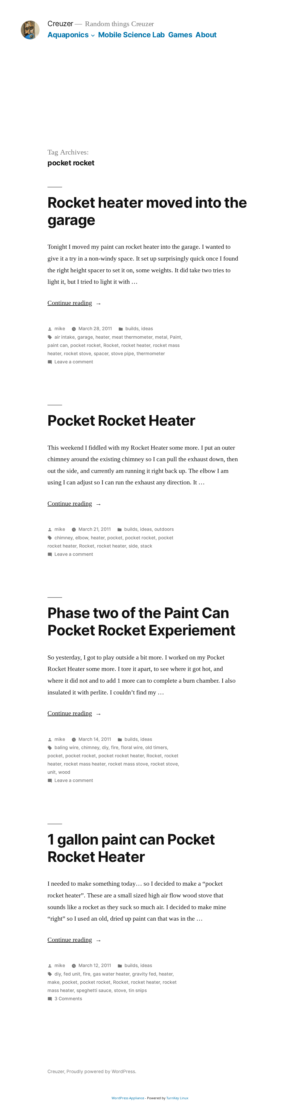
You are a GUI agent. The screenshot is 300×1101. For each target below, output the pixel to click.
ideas (147, 328)
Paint (175, 337)
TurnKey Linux (177, 1098)
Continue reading (74, 303)
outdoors (164, 529)
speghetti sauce (93, 990)
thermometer (151, 353)
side (133, 546)
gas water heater (111, 974)
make (53, 982)
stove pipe (122, 353)
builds (132, 328)
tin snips (138, 990)
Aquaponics (67, 34)
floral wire (132, 747)
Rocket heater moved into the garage (147, 211)
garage (85, 337)
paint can (57, 345)
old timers (156, 747)
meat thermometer (132, 337)
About (206, 34)
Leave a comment (73, 362)
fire (114, 747)
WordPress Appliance (128, 1098)
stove (120, 990)
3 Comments (68, 998)
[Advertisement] (150, 103)
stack (146, 546)
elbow (81, 538)
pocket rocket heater (121, 755)
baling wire (66, 747)
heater (102, 337)
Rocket (111, 345)
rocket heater (135, 345)
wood (64, 772)
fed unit (72, 974)
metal (161, 337)
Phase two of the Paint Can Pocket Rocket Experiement (141, 621)
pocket (114, 538)
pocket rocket (85, 345)
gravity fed (144, 974)
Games (180, 34)
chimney (63, 538)
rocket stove (77, 353)
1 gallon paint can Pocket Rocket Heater (130, 847)
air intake (64, 337)
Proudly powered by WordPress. (101, 1071)
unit (51, 772)
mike (59, 328)
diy (105, 747)
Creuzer (60, 23)
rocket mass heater (84, 764)
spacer (101, 353)
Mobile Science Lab (131, 34)
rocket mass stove (128, 764)
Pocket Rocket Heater (121, 420)
